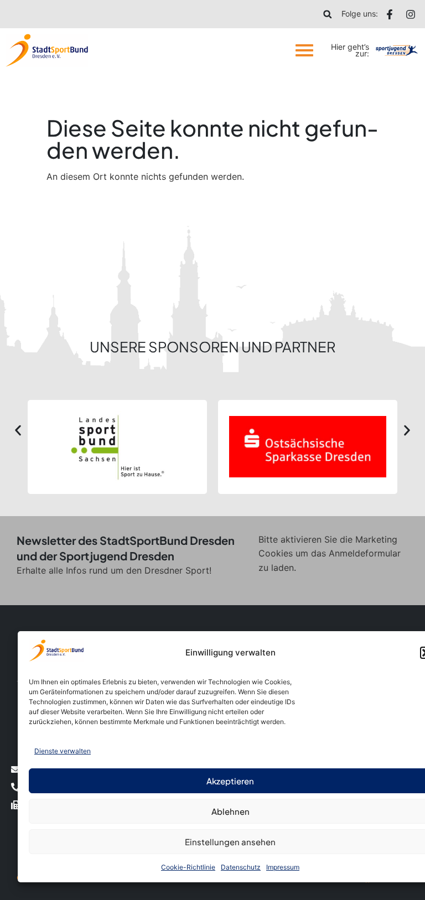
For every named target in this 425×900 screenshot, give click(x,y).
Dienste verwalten (62, 751)
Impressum (282, 867)
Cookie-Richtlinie (188, 867)
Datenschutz (241, 867)
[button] (327, 14)
